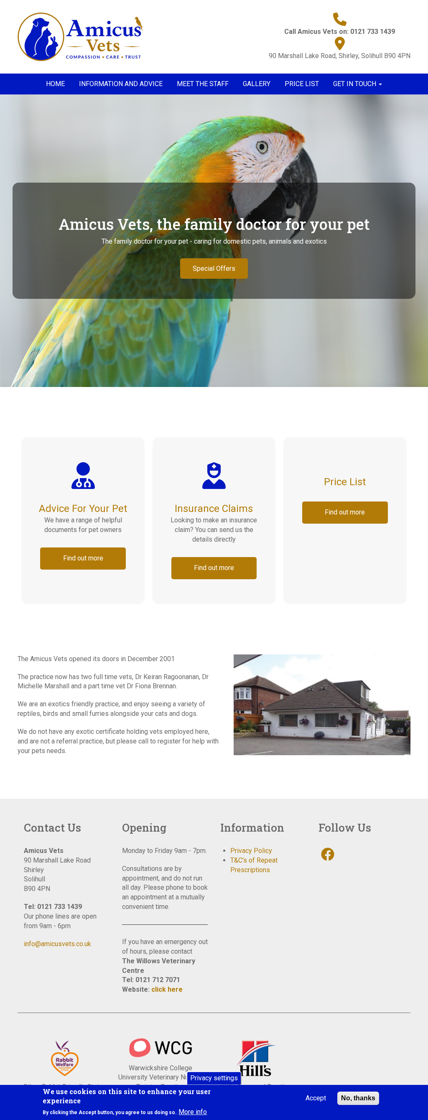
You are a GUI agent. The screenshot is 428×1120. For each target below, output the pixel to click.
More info (192, 1112)
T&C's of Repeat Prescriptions (254, 865)
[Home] (83, 36)
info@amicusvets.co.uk (57, 944)
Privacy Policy (251, 851)
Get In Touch (355, 84)
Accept (316, 1098)
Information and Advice (121, 84)
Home (55, 84)
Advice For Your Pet (83, 508)
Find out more (83, 558)
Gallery (256, 84)
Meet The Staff (203, 84)
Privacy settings (214, 1078)
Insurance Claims (214, 508)
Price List (302, 84)
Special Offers (214, 268)
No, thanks (358, 1098)
